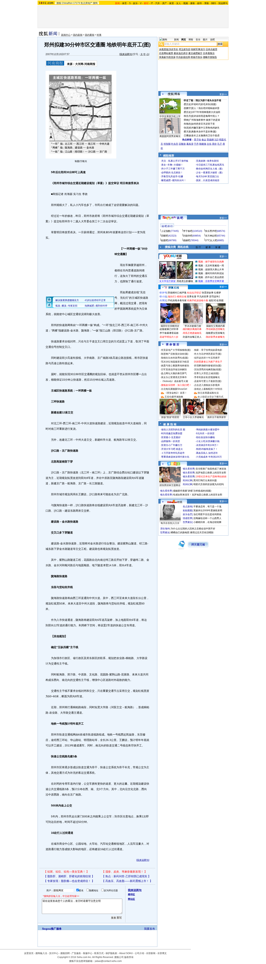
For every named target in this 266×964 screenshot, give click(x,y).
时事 (99, 35)
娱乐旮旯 (187, 514)
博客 (206, 3)
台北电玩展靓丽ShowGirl (174, 389)
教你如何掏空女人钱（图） (210, 168)
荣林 (186, 120)
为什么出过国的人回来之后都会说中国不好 (193, 528)
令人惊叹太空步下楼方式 (210, 396)
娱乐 (135, 3)
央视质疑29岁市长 (168, 49)
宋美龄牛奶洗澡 (167, 57)
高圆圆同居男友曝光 (170, 136)
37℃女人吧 (211, 240)
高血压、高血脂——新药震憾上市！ (127, 880)
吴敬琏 (182, 144)
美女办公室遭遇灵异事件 (174, 377)
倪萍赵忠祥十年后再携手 (207, 357)
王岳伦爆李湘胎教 (174, 396)
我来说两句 (126, 54)
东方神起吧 (211, 235)
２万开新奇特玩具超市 (173, 453)
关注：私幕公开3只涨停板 (174, 160)
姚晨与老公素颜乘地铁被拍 (175, 365)
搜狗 (95, 3)
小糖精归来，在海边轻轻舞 (207, 522)
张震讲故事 (207, 292)
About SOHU (126, 953)
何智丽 (167, 144)
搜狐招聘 (65, 953)
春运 (204, 139)
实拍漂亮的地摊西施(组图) (207, 369)
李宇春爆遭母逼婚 (169, 333)
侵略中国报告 (210, 57)
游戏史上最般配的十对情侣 (208, 389)
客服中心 (87, 953)
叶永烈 (174, 144)
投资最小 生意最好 (171, 437)
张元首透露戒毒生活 (208, 393)
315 (216, 139)
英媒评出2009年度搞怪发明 (207, 510)
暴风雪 (189, 144)
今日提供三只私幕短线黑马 (210, 164)
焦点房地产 (86, 3)
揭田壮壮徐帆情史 (170, 326)
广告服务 (76, 953)
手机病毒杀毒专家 (177, 300)
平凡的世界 (203, 296)
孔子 (219, 144)
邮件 (199, 3)
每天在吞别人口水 (170, 523)
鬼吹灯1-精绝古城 (177, 296)
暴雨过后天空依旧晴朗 (201, 532)
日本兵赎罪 (211, 49)
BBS (213, 3)
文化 (209, 144)
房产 (164, 3)
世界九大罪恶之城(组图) (206, 373)
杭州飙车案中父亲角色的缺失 (204, 127)
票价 (214, 144)
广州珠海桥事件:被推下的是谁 (204, 120)
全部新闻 (150, 953)
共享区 (163, 300)
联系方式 (99, 953)
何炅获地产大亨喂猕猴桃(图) (176, 350)
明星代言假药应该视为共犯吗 (208, 484)
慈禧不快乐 (196, 57)
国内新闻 (77, 35)
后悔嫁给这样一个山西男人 (207, 518)
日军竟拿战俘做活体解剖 (174, 369)
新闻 (176, 39)
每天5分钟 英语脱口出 (207, 176)
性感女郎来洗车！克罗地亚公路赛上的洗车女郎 (197, 494)
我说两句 (223, 3)
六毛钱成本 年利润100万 (209, 456)
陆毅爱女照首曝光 (215, 333)
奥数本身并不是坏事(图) (203, 131)
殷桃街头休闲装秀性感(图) (174, 357)
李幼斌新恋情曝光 (215, 329)
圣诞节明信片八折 (169, 337)
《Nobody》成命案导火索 (174, 381)
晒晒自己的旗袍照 (180, 532)
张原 (186, 127)
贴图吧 (164, 240)
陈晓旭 (202, 144)
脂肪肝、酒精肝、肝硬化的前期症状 (69, 876)
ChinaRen (67, 3)
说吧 (212, 39)
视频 (185, 3)
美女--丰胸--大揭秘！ (172, 164)
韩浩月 (187, 116)
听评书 (163, 292)
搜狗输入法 (41, 953)
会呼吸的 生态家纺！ (172, 172)
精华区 (131, 894)
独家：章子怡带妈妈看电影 (208, 350)
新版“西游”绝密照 (170, 417)
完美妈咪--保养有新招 (207, 160)
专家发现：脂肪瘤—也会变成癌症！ (69, 880)
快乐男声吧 (211, 231)
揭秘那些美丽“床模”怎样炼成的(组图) (192, 490)
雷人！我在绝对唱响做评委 (205, 108)
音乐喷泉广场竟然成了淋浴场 (211, 468)
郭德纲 (210, 139)
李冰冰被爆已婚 (193, 326)
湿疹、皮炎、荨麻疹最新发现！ (124, 871)
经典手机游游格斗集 (197, 300)
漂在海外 (165, 528)
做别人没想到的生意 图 (173, 429)
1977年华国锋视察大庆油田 (205, 112)
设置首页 (28, 953)
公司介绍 (139, 953)
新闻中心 (65, 35)
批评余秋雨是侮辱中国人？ (205, 116)
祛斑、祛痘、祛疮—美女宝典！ (66, 871)
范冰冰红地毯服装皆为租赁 (175, 361)
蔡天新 (187, 131)
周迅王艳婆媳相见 (192, 333)
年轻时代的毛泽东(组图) (203, 104)
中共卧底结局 (183, 57)
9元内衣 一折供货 (205, 433)
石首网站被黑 (166, 53)
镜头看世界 (189, 468)
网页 (183, 39)
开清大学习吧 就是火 (172, 449)
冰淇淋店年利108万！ (207, 445)
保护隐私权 (111, 953)
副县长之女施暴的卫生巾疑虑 (204, 135)
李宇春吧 (187, 231)
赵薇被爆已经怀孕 (169, 329)
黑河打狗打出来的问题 (205, 480)
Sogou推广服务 (52, 928)
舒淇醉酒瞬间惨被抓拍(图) (207, 365)
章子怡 (197, 139)
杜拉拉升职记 (194, 292)
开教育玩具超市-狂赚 (172, 176)
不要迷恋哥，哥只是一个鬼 (207, 506)
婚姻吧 (186, 240)
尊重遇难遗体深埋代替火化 (175, 456)
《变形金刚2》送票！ (176, 393)
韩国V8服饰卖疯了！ (207, 449)
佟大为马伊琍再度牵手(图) (207, 354)
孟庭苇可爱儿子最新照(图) (207, 381)
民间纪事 (187, 480)
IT (152, 3)
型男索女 (187, 522)
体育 (124, 3)
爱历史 (187, 104)
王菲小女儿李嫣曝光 (193, 417)
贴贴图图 (187, 510)
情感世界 (187, 518)
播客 (192, 3)
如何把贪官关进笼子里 (203, 123)
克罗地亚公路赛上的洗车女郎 (211, 472)
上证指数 (165, 231)
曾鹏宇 (187, 108)
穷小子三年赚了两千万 (173, 168)
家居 (171, 3)
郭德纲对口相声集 (177, 292)
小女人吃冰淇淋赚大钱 (207, 441)
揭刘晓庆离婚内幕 (192, 329)
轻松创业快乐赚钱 (205, 437)
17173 (76, 3)
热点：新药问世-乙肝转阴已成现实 (126, 876)
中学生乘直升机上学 (170, 116)
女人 (178, 3)
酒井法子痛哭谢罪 (216, 417)
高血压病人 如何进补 (207, 453)
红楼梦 (217, 292)
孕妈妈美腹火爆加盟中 (207, 429)
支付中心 (53, 953)
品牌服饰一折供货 (170, 441)
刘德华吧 (187, 235)
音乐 (198, 39)
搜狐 (58, 3)
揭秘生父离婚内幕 (215, 326)
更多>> (223, 94)
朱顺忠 (187, 123)
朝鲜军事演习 (198, 49)
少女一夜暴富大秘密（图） (210, 172)
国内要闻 (89, 35)
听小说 (163, 296)
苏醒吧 (164, 235)
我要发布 (149, 928)
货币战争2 (214, 296)
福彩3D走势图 (216, 300)
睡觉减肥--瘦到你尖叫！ (173, 180)
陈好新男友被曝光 (215, 337)
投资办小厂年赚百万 (171, 445)
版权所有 (129, 957)
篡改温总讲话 (181, 53)
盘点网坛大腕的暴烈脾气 (174, 373)
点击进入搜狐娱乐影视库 (207, 385)
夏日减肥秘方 (195, 53)
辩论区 (131, 899)
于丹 (196, 144)
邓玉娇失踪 (184, 49)
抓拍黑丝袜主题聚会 (170, 485)
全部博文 (162, 953)
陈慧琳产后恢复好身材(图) (174, 354)
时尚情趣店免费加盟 (171, 433)
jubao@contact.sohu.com (108, 961)
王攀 (186, 135)
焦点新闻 (187, 506)
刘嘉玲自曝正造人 (192, 337)
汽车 (157, 3)
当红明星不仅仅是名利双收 (207, 514)
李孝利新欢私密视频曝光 (207, 377)
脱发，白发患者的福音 (207, 180)
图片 (205, 39)
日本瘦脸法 (209, 53)
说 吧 (180, 217)
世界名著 (191, 296)
